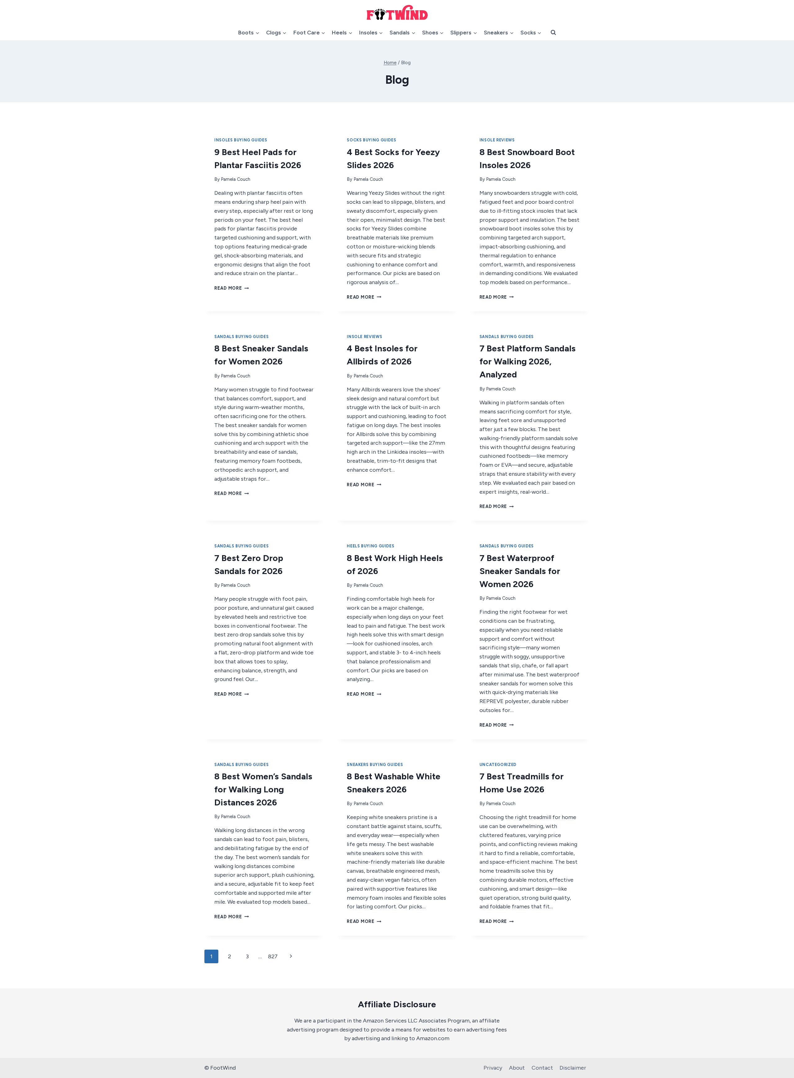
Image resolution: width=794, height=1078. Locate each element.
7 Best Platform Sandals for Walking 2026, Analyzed (528, 361)
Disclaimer (573, 1067)
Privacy (493, 1067)
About (517, 1067)
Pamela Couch (235, 179)
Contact (542, 1067)
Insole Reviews (497, 140)
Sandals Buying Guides (241, 336)
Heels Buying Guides (370, 546)
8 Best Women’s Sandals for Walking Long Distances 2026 (263, 789)
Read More (231, 288)
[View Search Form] (553, 32)
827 (273, 956)
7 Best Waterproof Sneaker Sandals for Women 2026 (520, 571)
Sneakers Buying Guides (375, 764)
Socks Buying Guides (371, 140)
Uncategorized (498, 764)
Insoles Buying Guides (240, 140)
